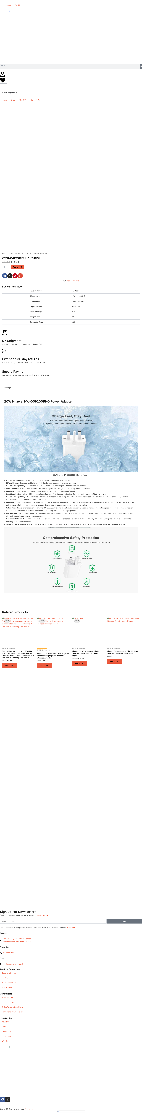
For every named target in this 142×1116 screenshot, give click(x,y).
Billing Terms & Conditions (12, 1007)
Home (4, 100)
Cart (4, 1027)
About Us (23, 100)
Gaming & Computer (10, 973)
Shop (13, 100)
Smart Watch (7, 987)
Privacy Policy (7, 997)
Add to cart (17, 267)
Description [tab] (9, 388)
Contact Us (35, 100)
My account (6, 5)
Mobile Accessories (15, 253)
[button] (42, 649)
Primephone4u (30, 1109)
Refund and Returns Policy (12, 1012)
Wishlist (18, 5)
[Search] (141, 66)
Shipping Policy (8, 1002)
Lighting (5, 978)
